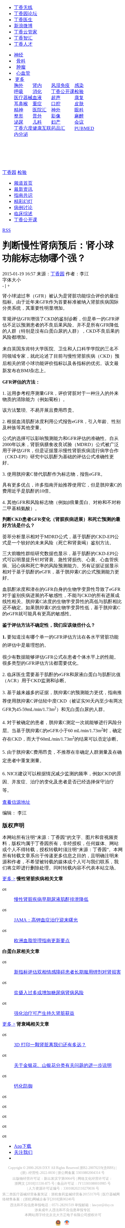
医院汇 (40, 109)
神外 (55, 109)
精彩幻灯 (23, 201)
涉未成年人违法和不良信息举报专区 (62, 1210)
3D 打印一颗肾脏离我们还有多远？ (50, 1044)
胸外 (18, 85)
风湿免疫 (60, 85)
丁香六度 (23, 128)
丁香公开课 (62, 91)
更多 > (8, 878)
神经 (18, 54)
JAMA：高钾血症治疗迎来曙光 (46, 919)
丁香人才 (23, 44)
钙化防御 (23, 1085)
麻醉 (79, 115)
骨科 (21, 60)
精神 (18, 109)
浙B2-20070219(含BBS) (97, 1168)
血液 (37, 97)
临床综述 (23, 213)
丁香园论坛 (25, 13)
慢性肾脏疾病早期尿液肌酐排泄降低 (51, 899)
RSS (6, 230)
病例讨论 (23, 207)
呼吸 (18, 91)
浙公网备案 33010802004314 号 (81, 1173)
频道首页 (23, 183)
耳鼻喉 (21, 103)
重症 (37, 103)
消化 (37, 91)
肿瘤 (21, 67)
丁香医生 (23, 19)
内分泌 (21, 134)
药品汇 (58, 128)
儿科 (37, 122)
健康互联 (42, 128)
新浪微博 (23, 25)
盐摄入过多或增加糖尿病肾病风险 (49, 992)
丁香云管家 (25, 31)
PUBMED (84, 128)
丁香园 (9, 172)
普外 (37, 115)
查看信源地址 (16, 802)
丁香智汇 (23, 37)
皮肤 (79, 103)
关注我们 (23, 1152)
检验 (79, 91)
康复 (79, 97)
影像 (55, 115)
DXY (46, 1168)
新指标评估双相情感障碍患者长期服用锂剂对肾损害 (67, 971)
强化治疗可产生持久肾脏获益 (44, 1013)
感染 (79, 85)
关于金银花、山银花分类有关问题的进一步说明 (63, 1065)
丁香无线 (23, 7)
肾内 (37, 85)
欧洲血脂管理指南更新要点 (42, 940)
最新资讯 (23, 189)
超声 (55, 97)
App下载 (22, 1146)
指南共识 (23, 195)
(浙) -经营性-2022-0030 (38, 1173)
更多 (19, 79)
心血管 (23, 73)
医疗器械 (23, 97)
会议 (79, 122)
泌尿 (18, 122)
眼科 (79, 109)
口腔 (55, 103)
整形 (18, 115)
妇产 (55, 122)
